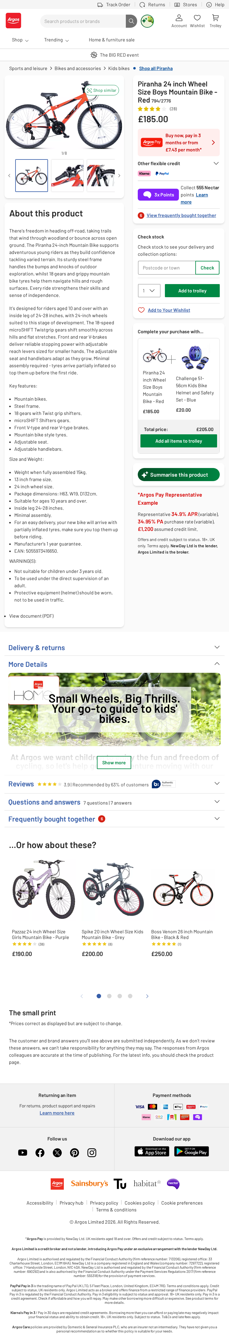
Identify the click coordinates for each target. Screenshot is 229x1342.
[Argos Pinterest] (74, 1153)
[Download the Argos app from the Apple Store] (151, 1155)
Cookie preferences (182, 1202)
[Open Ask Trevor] (147, 21)
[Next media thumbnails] (119, 175)
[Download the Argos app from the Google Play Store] (191, 1155)
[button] (101, 90)
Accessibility (40, 1202)
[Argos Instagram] (92, 1153)
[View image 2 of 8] (67, 175)
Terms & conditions (116, 1209)
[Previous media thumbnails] (9, 175)
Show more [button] (114, 762)
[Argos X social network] (57, 1153)
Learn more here (57, 1112)
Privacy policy (104, 1202)
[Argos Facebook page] (40, 1153)
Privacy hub (71, 1202)
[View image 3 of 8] (103, 175)
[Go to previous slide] (13, 118)
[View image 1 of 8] (31, 175)
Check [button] (207, 267)
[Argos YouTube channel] (23, 1153)
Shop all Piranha (156, 68)
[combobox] (83, 21)
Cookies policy (140, 1202)
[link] (179, 213)
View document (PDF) (31, 616)
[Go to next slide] (115, 118)
